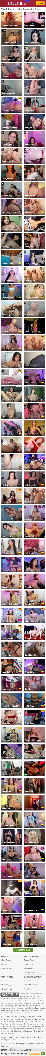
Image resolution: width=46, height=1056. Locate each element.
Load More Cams (23, 950)
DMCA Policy (29, 968)
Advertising (28, 989)
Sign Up (40, 3)
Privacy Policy (29, 960)
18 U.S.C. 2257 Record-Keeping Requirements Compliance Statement (22, 1044)
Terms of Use (29, 964)
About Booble (6, 960)
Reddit (3, 964)
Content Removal (30, 981)
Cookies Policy (29, 972)
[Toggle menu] (3, 3)
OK (43, 1054)
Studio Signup (6, 985)
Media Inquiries (6, 968)
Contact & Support (30, 984)
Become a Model (7, 981)
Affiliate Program (7, 989)
